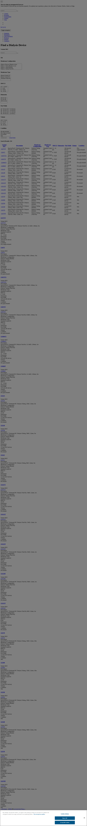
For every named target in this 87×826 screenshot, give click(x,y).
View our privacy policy (39, 814)
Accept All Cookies (64, 822)
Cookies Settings (65, 813)
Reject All (64, 818)
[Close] (84, 818)
